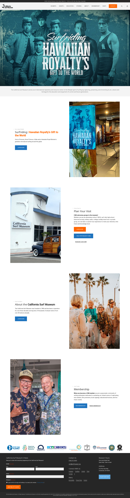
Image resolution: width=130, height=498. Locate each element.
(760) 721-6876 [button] (73, 460)
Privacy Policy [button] (79, 480)
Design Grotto (74, 495)
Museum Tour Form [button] (81, 241)
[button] (21, 147)
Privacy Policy (40, 482)
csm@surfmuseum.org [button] (75, 464)
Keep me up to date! (13, 487)
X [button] (74, 474)
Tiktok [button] (88, 471)
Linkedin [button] (83, 471)
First (7, 466)
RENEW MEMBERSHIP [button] (95, 405)
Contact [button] (85, 480)
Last (37, 466)
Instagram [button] (71, 471)
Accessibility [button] (71, 480)
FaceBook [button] (77, 471)
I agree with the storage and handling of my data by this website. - (26, 482)
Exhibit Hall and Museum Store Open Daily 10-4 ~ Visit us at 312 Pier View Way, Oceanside (64, 1)
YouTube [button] (71, 474)
